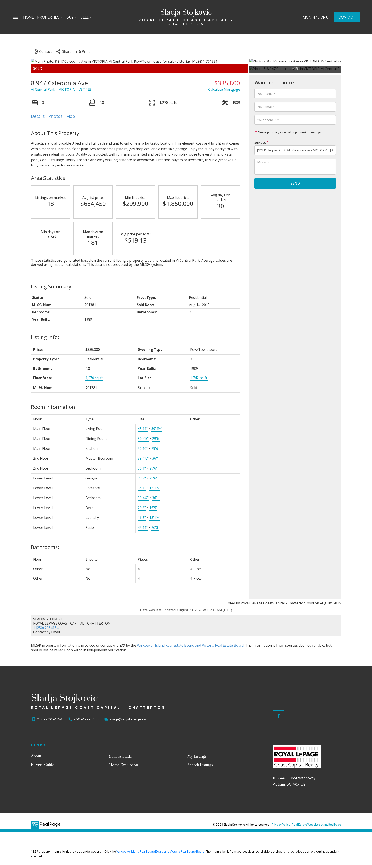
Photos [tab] (55, 116)
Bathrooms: (45, 547)
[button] (316, 17)
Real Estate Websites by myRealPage (316, 824)
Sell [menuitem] (84, 17)
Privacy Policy (281, 824)
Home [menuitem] (28, 17)
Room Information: (54, 406)
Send (295, 183)
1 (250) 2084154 (45, 627)
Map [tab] (70, 116)
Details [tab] (38, 116)
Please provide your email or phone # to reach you (290, 132)
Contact (346, 17)
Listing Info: (45, 337)
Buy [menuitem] (69, 17)
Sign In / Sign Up (316, 17)
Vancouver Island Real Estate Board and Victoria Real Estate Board (190, 645)
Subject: (260, 142)
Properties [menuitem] (48, 17)
